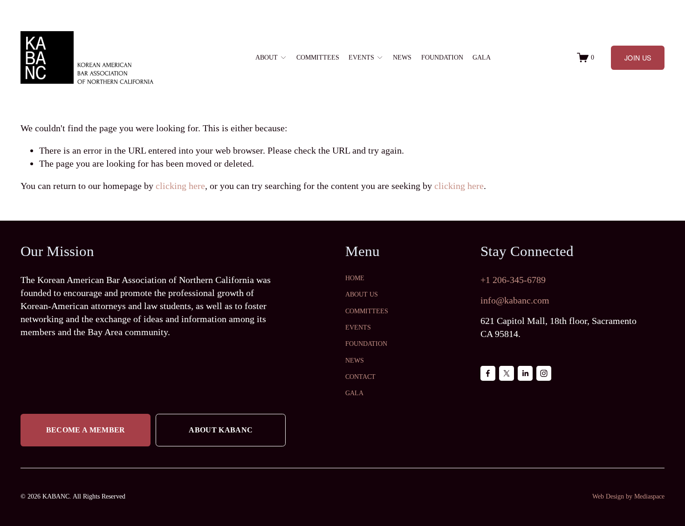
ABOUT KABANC (221, 430)
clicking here (180, 186)
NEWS (354, 360)
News (402, 57)
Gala (482, 57)
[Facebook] (487, 373)
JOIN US (637, 57)
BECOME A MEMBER (85, 430)
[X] (506, 373)
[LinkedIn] (525, 373)
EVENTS (358, 327)
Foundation (442, 57)
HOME (354, 278)
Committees (317, 57)
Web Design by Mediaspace (628, 496)
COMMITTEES (366, 311)
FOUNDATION (366, 343)
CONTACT (360, 376)
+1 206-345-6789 (513, 280)
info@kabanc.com (514, 300)
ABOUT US (361, 294)
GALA (354, 393)
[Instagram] (543, 373)
